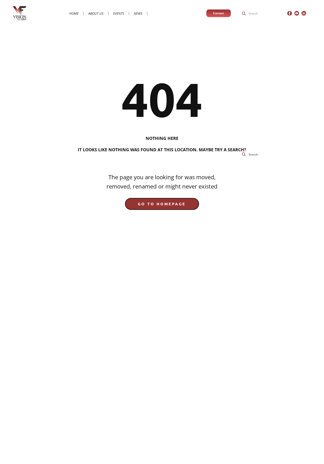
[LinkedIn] (303, 13)
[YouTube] (296, 13)
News (138, 13)
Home (74, 13)
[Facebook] (289, 13)
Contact (218, 13)
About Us (95, 13)
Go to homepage (162, 203)
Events (118, 13)
